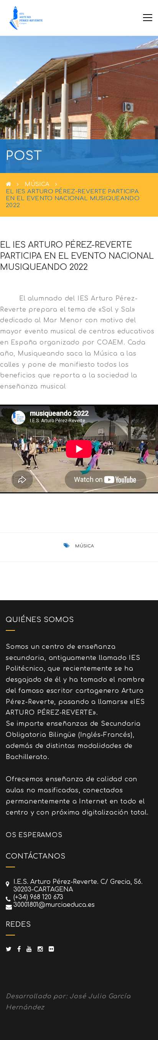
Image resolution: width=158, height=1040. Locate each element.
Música (37, 184)
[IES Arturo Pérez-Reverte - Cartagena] (25, 17)
